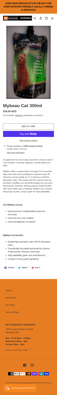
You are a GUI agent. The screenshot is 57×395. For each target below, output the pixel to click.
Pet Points (10, 305)
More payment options (28, 140)
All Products (11, 298)
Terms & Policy (12, 312)
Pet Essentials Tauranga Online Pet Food (26, 383)
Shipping (19, 115)
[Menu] (52, 18)
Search (9, 290)
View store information (15, 153)
